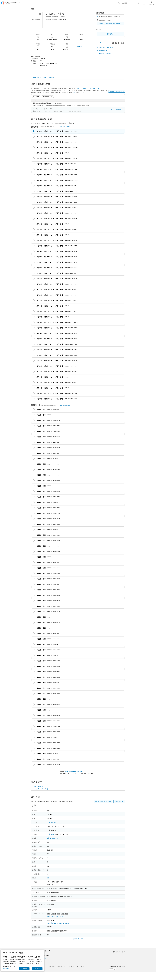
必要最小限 (24, 968)
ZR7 (48, 878)
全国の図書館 (37, 77)
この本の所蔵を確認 (116, 110)
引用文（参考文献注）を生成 (106, 47)
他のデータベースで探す (105, 53)
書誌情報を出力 (103, 50)
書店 (44, 77)
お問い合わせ (52, 966)
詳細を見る (80, 47)
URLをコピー (106, 44)
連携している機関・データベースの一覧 (87, 88)
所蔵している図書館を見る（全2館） (110, 24)
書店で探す (110, 34)
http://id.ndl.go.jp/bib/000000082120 (58, 923)
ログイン (151, 4)
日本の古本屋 (38, 786)
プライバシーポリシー (69, 966)
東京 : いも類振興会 (52, 838)
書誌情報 (51, 77)
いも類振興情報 (51, 822)
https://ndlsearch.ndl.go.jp (55, 916)
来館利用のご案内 (64, 127)
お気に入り (100, 44)
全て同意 (37, 968)
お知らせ (59, 966)
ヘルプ (144, 4)
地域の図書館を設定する (116, 91)
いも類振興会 (50, 834)
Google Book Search (40, 789)
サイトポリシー (81, 966)
